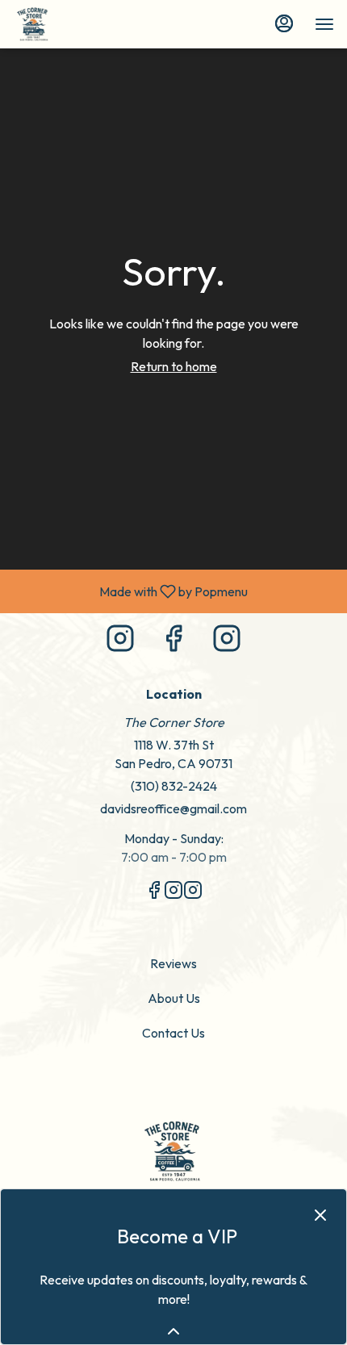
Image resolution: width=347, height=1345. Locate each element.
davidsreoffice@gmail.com (173, 808)
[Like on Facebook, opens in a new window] (173, 641)
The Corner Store (173, 1151)
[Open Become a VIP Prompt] (173, 1331)
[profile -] (284, 23)
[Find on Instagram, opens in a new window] (120, 641)
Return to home (174, 366)
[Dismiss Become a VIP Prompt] (320, 1215)
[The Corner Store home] (85, 24)
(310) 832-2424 (174, 786)
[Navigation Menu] (324, 24)
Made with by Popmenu (130, 590)
